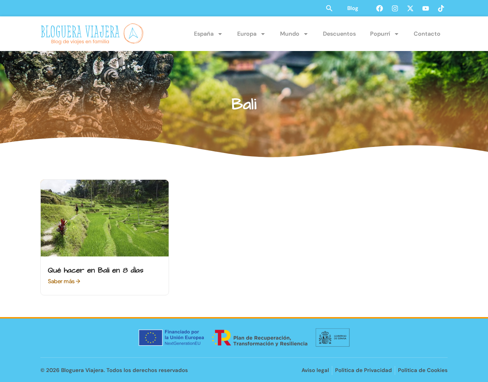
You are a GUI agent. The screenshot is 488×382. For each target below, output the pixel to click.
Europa (247, 33)
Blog (352, 8)
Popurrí (380, 33)
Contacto (427, 33)
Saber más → (64, 281)
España (204, 33)
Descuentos (339, 33)
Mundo (289, 33)
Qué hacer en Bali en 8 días (96, 270)
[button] (329, 8)
